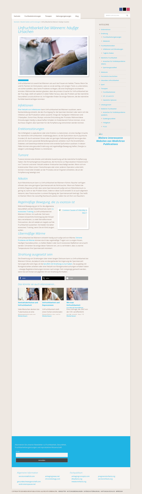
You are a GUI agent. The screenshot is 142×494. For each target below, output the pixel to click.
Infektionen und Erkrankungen (113, 49)
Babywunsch (25, 5)
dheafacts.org (76, 479)
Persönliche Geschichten (109, 76)
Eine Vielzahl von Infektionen (29, 109)
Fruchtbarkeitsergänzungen (112, 37)
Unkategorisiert (106, 105)
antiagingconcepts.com (80, 476)
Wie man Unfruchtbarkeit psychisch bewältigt (75, 305)
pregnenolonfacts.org (106, 476)
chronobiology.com (52, 479)
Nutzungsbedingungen (75, 491)
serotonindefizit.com (26, 476)
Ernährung (104, 34)
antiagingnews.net (52, 476)
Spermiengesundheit (110, 67)
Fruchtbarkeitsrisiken (108, 46)
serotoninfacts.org (105, 479)
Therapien (104, 89)
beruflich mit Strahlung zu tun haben (57, 264)
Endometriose (105, 29)
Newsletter (62, 491)
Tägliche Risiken (108, 53)
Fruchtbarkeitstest (109, 92)
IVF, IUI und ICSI (108, 96)
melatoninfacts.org (78, 481)
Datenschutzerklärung (92, 491)
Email (17, 451)
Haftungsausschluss (108, 491)
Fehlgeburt (106, 123)
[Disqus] (53, 350)
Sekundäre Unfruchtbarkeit (110, 80)
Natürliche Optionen (110, 100)
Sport (103, 84)
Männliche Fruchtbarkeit (109, 58)
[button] (30, 278)
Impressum (119, 491)
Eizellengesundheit (109, 119)
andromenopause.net (27, 484)
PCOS (105, 127)
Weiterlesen (22, 316)
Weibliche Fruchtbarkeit (109, 109)
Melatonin (106, 41)
